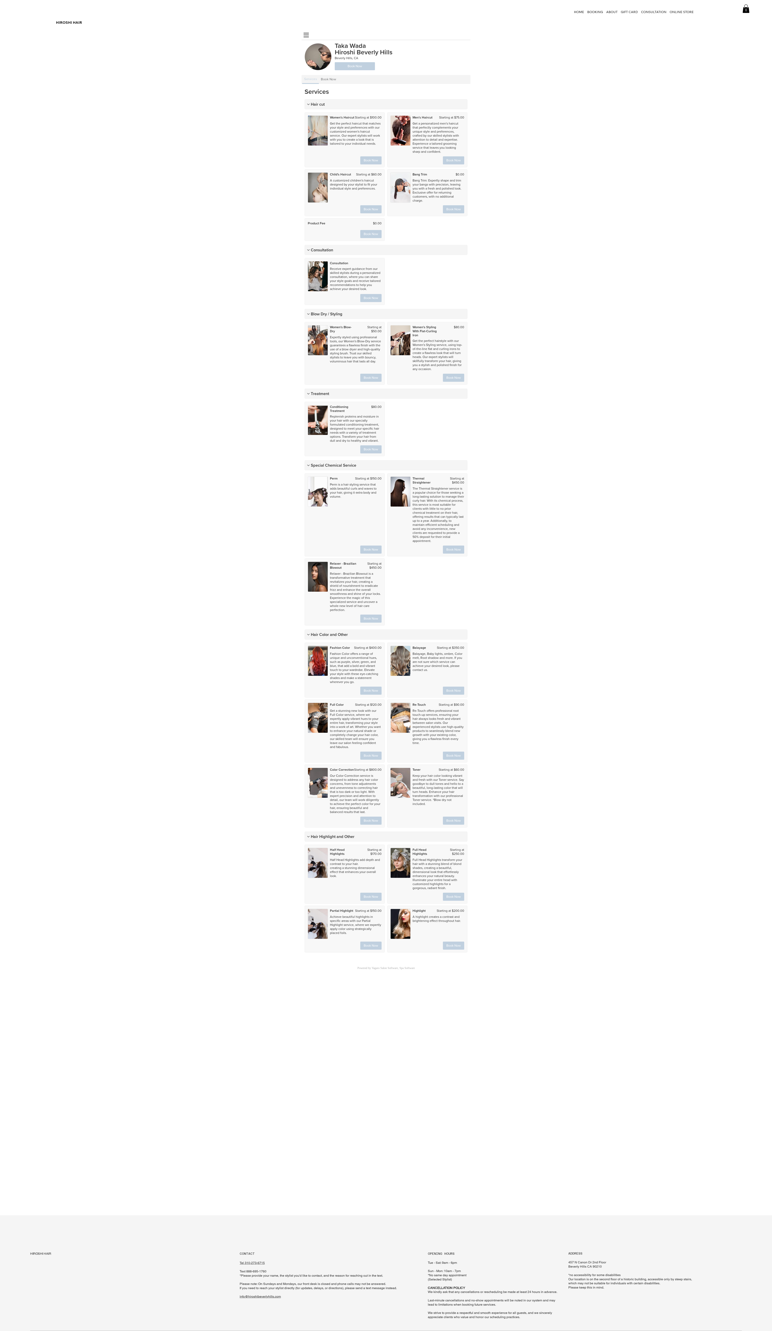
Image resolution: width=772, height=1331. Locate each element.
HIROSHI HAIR (69, 22)
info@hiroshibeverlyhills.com (260, 1296)
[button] (745, 8)
